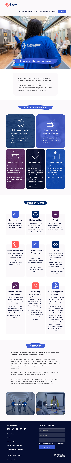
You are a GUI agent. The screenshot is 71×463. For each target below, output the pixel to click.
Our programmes (45, 11)
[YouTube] (17, 429)
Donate (62, 11)
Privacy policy (11, 442)
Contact (54, 11)
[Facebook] (8, 429)
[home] (11, 5)
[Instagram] (25, 429)
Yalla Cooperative (15, 459)
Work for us (10, 438)
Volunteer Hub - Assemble (15, 449)
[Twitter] (13, 429)
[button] (22, 12)
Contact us (10, 434)
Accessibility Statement (14, 446)
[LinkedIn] (21, 429)
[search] (16, 11)
